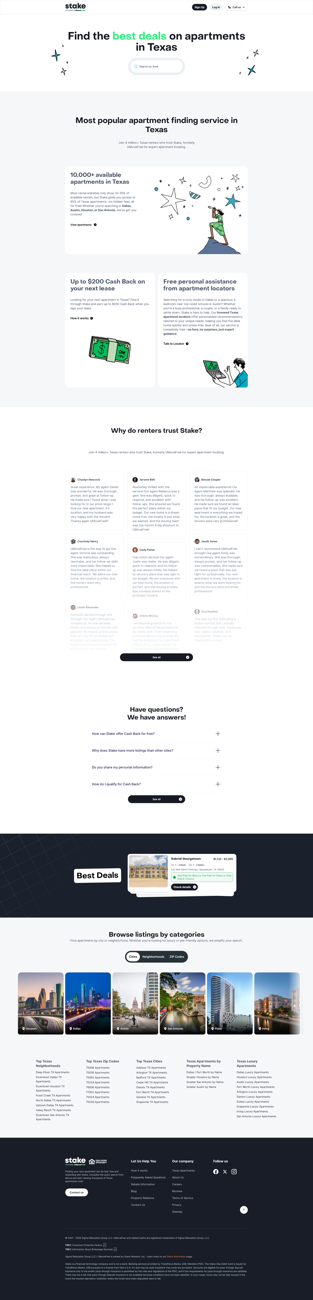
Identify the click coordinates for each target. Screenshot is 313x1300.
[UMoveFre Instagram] (234, 1171)
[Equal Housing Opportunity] (98, 1161)
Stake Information (176, 1256)
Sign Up (199, 7)
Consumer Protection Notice (83, 1245)
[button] (236, 7)
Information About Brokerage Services (89, 1249)
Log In (216, 7)
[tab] (133, 956)
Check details (182, 887)
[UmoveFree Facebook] (215, 1171)
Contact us (77, 1192)
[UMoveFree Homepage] (75, 1161)
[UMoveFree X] (225, 1171)
